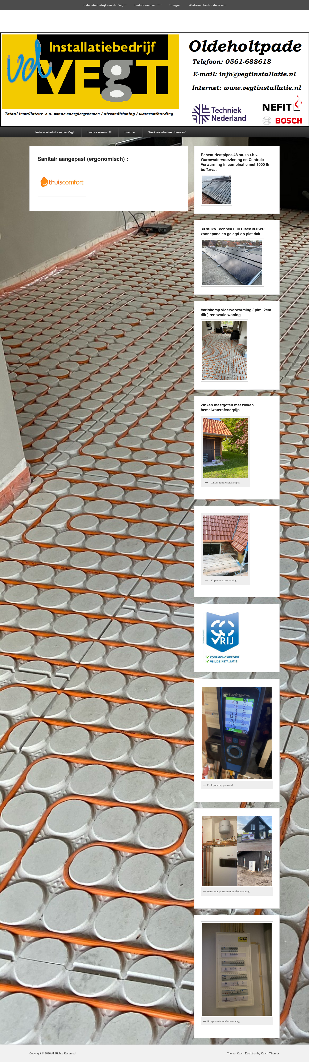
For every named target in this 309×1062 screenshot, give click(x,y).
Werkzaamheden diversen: (208, 5)
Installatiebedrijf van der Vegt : (105, 5)
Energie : (175, 5)
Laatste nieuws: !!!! (148, 5)
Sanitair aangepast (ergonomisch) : (83, 158)
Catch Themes (270, 1053)
